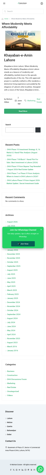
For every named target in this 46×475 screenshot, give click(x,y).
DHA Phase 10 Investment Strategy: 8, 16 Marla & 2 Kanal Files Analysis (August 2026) (23, 152)
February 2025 (13, 294)
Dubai (9, 434)
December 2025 (13, 254)
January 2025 (12, 298)
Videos (10, 395)
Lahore (9, 418)
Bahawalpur (11, 430)
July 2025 (11, 274)
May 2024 (11, 330)
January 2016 (12, 351)
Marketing (31, 101)
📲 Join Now (23, 244)
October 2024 (12, 310)
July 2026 (11, 226)
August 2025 (12, 270)
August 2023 (12, 342)
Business (10, 371)
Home (6, 19)
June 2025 (11, 278)
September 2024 (13, 314)
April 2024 (11, 334)
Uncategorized (13, 391)
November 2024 (13, 306)
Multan (9, 422)
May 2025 (11, 282)
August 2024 (12, 318)
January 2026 (12, 250)
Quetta (9, 426)
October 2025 (12, 262)
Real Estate (39, 100)
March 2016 (12, 346)
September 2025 (13, 266)
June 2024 (11, 326)
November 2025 (13, 258)
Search (8, 125)
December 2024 (13, 302)
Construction (12, 375)
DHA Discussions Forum (17, 379)
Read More (23, 111)
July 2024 (11, 322)
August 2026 (12, 222)
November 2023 (13, 338)
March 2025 (12, 290)
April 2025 (11, 286)
